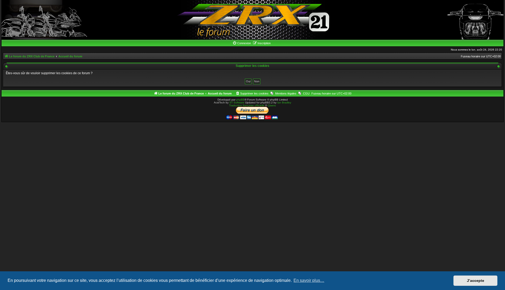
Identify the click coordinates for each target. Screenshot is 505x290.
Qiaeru (272, 105)
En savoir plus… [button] (309, 280)
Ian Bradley (284, 102)
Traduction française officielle (246, 105)
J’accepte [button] (475, 280)
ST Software (236, 102)
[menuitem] (242, 43)
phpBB (240, 99)
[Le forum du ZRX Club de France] (253, 19)
